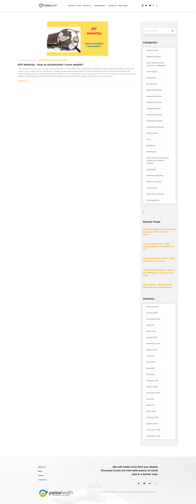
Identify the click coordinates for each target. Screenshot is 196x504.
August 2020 (151, 350)
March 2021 (151, 331)
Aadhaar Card (152, 50)
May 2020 (150, 368)
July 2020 (150, 356)
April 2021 (150, 325)
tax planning (151, 188)
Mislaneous (151, 145)
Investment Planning (58, 60)
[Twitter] (146, 5)
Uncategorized (152, 200)
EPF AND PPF (43, 60)
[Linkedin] (142, 5)
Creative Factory (149, 492)
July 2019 (150, 399)
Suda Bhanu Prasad (28, 60)
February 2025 (152, 307)
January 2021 (151, 337)
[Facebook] (153, 5)
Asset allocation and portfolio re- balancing (155, 64)
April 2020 (150, 374)
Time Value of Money (155, 194)
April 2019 (150, 405)
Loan (148, 139)
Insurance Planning (154, 115)
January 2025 (152, 313)
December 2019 (153, 393)
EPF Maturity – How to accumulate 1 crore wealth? (50, 64)
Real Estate (151, 169)
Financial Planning (153, 90)
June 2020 (150, 362)
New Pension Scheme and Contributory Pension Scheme (157, 160)
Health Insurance (153, 109)
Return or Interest (154, 182)
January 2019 (151, 424)
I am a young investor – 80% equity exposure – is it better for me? (158, 246)
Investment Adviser (154, 121)
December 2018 (153, 430)
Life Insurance (152, 133)
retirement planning (154, 175)
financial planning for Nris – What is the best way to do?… (159, 259)
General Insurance (154, 96)
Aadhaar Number (153, 57)
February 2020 (152, 381)
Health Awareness (154, 102)
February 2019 (152, 417)
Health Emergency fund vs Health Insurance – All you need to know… (159, 232)
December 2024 (153, 319)
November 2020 (153, 344)
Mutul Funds (151, 152)
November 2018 (153, 436)
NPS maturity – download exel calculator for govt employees (157, 286)
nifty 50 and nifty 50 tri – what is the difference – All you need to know (158, 273)
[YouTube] (144, 483)
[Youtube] (150, 5)
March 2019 (151, 411)
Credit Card (151, 78)
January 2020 (152, 387)
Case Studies (152, 72)
